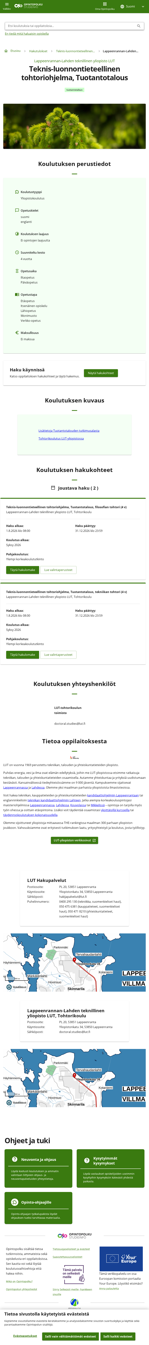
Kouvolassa (78, 805)
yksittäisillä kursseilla (115, 810)
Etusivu (16, 51)
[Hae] (138, 26)
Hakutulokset (38, 51)
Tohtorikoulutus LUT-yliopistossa (61, 439)
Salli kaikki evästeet (117, 1336)
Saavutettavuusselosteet (67, 1257)
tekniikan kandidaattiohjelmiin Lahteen (54, 800)
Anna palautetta (109, 1288)
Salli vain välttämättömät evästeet (70, 1336)
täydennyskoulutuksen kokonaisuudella (30, 815)
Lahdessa (38, 787)
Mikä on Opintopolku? (19, 1281)
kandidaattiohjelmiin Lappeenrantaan (113, 795)
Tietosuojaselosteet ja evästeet (71, 1249)
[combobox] (71, 26)
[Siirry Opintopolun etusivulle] (28, 6)
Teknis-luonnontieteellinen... (75, 51)
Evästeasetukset (25, 1336)
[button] (132, 6)
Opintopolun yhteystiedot (21, 1289)
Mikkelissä (98, 805)
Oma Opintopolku (105, 9)
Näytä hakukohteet (101, 373)
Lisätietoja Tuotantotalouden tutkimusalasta (69, 431)
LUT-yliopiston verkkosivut (72, 840)
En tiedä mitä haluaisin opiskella (27, 34)
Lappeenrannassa (15, 787)
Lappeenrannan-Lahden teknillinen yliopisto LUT (74, 60)
